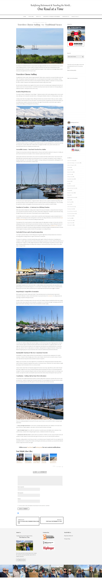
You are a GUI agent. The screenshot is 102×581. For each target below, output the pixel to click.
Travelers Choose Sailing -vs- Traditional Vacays (40, 24)
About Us (38, 16)
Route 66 (68, 204)
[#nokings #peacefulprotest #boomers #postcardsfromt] (73, 128)
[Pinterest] (20, 560)
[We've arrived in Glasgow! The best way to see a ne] (78, 145)
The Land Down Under (71, 211)
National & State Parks (71, 188)
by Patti (39, 26)
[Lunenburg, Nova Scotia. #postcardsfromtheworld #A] (82, 136)
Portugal (68, 190)
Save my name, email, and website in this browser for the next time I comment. (34, 505)
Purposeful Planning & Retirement (51, 16)
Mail (20, 492)
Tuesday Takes (70, 220)
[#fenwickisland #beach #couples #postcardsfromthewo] (69, 128)
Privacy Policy (75, 16)
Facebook (30, 447)
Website (19, 498)
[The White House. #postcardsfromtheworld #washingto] (73, 136)
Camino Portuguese (70, 165)
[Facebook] (17, 560)
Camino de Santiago (70, 160)
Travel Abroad (69, 215)
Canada (68, 167)
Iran (68, 183)
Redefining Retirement (71, 197)
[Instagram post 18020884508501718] (82, 141)
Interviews (69, 181)
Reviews (68, 199)
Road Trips (69, 202)
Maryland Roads (70, 185)
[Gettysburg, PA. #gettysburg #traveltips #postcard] (69, 136)
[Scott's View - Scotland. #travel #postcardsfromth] (82, 145)
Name (21, 486)
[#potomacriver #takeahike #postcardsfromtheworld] (78, 132)
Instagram (39, 447)
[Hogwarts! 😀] (73, 145)
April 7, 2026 (32, 26)
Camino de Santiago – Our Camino (73, 162)
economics (50, 295)
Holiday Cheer (69, 176)
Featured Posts (37, 22)
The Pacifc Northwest (71, 213)
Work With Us (66, 16)
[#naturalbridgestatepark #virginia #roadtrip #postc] (73, 132)
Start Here (31, 16)
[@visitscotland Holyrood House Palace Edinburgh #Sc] (69, 145)
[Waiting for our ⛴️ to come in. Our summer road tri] (69, 141)
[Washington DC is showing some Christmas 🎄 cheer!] (82, 132)
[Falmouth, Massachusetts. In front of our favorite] (69, 132)
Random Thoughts (70, 192)
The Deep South (70, 208)
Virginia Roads (69, 222)
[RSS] (24, 560)
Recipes (68, 195)
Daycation (69, 169)
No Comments (46, 26)
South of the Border (70, 206)
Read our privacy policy (71, 70)
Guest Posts (69, 174)
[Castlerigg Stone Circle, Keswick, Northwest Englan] (73, 141)
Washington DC (70, 225)
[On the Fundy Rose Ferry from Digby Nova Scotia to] (78, 136)
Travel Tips (44, 22)
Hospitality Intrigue (70, 179)
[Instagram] (22, 560)
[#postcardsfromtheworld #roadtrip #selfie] (82, 128)
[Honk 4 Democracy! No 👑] (78, 128)
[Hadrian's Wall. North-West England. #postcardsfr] (78, 141)
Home (24, 16)
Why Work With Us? (68, 535)
